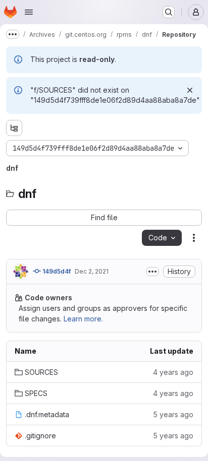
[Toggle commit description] (152, 271)
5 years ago (173, 414)
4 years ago (173, 372)
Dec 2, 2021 (92, 271)
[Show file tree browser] (14, 128)
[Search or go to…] (169, 12)
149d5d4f (56, 271)
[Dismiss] (190, 90)
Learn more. (83, 318)
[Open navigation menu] (29, 12)
